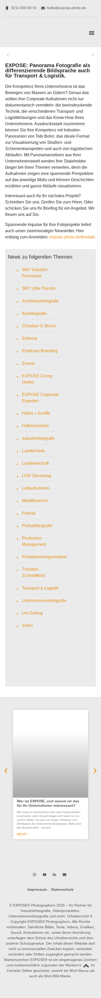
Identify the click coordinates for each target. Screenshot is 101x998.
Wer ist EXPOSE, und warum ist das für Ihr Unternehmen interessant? (48, 803)
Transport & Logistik (40, 588)
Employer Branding (39, 351)
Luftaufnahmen (35, 488)
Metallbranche (35, 500)
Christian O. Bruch (39, 326)
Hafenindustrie (35, 425)
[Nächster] (73, 55)
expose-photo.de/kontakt (72, 237)
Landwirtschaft (35, 463)
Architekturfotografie (40, 301)
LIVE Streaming (36, 475)
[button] (91, 33)
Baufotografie (34, 313)
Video (27, 625)
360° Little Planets (38, 288)
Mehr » (23, 834)
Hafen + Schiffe (36, 413)
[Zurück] (28, 55)
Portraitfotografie (37, 525)
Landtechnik (33, 451)
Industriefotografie (38, 438)
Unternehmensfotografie (44, 600)
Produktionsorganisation (44, 557)
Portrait (28, 513)
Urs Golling (32, 613)
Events (28, 363)
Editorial (29, 338)
